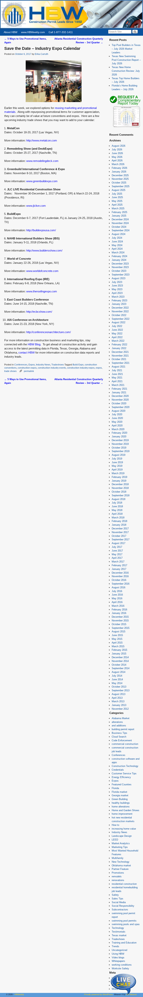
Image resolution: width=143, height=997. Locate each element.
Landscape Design (122, 836)
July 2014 (117, 675)
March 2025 (118, 208)
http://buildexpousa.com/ (41, 230)
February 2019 (119, 477)
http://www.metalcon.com (41, 140)
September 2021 (120, 363)
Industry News (43, 364)
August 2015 (118, 631)
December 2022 (120, 307)
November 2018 (120, 488)
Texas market (119, 935)
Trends (115, 946)
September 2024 (120, 230)
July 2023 (117, 282)
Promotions (118, 872)
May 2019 (117, 465)
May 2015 (117, 639)
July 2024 (117, 237)
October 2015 (119, 624)
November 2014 (120, 661)
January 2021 (119, 392)
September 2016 (120, 583)
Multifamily (117, 858)
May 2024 (117, 245)
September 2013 (120, 690)
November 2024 (120, 223)
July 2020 (117, 414)
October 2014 (119, 664)
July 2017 (117, 547)
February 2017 (119, 565)
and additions (119, 725)
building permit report (123, 729)
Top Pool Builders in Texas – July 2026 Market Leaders (126, 49)
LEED (115, 839)
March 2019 (118, 473)
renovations (118, 880)
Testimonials (118, 931)
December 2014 (120, 657)
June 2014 (117, 679)
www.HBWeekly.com (33, 32)
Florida (115, 788)
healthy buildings (121, 802)
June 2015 (117, 635)
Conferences (20, 364)
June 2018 (117, 506)
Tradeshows (57, 364)
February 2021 (119, 388)
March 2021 (118, 385)
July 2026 (117, 149)
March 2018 (118, 517)
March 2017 (118, 561)
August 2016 (118, 587)
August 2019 (118, 455)
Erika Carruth (41, 54)
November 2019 (120, 444)
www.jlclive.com (36, 205)
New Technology (120, 861)
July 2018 (117, 502)
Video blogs (118, 957)
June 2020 (117, 418)
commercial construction (125, 744)
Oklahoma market (121, 865)
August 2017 (118, 543)
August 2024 (118, 234)
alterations (117, 722)
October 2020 (119, 403)
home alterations (121, 806)
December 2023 (120, 263)
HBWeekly (19, 994)
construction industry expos (81, 368)
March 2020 (118, 429)
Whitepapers (118, 961)
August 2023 (118, 278)
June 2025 (117, 197)
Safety (115, 894)
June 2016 (117, 594)
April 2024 (117, 248)
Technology (118, 928)
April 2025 (117, 204)
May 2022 (117, 333)
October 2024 (119, 226)
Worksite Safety (120, 968)
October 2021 (119, 359)
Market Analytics (121, 843)
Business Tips (119, 733)
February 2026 (119, 168)
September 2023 (120, 274)
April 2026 (117, 160)
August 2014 (118, 672)
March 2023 (118, 296)
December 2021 (120, 352)
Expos (31, 364)
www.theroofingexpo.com (41, 291)
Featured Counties (121, 784)
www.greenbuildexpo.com (42, 181)
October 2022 (119, 315)
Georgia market (120, 795)
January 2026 (119, 171)
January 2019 (119, 480)
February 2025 (119, 212)
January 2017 (119, 569)
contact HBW (26, 352)
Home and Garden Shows (125, 810)
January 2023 (119, 304)
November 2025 (120, 179)
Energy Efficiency (121, 777)
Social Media (119, 902)
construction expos (27, 368)
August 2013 (118, 694)
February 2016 (119, 609)
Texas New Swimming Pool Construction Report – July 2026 (126, 60)
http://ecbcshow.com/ (39, 311)
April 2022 (117, 337)
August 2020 (118, 410)
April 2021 (117, 381)
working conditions (122, 964)
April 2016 (117, 602)
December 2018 (120, 484)
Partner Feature (120, 869)
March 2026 (118, 164)
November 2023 (120, 267)
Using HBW (118, 953)
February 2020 (119, 432)
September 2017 (120, 539)
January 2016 (119, 613)
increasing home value (124, 828)
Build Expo (78, 364)
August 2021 (118, 366)
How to (115, 825)
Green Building (120, 799)
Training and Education (124, 942)
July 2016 (117, 591)
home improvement (122, 813)
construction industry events (52, 368)
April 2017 (117, 557)
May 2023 (117, 289)
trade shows (10, 371)
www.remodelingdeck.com (42, 160)
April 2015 (117, 642)
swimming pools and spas (126, 924)
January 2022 (119, 348)
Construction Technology (125, 766)
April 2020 (117, 425)
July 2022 (117, 326)
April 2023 (117, 293)
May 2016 (117, 598)
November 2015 (120, 620)
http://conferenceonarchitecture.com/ (48, 332)
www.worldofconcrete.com (42, 271)
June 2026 (117, 153)
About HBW (10, 32)
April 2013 (117, 697)
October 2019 (119, 447)
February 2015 (119, 649)
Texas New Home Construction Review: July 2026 (126, 71)
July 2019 (117, 458)
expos (99, 368)
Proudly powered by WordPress (98, 994)
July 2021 (117, 370)
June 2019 (117, 462)
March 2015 (118, 646)
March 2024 (118, 252)
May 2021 (117, 377)
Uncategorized (119, 950)
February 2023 (119, 300)
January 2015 (119, 653)
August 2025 (118, 190)
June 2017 (117, 550)
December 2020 (120, 396)
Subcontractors (120, 909)
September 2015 (120, 628)
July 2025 (117, 193)
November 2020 (120, 399)
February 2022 (119, 344)
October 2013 (119, 686)
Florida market (119, 791)
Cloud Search (119, 736)
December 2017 (120, 528)
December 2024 (120, 219)
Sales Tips (117, 898)
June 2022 (117, 329)
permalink (29, 371)
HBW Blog (34, 344)
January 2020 (119, 436)
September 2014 (120, 668)
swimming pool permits (124, 920)
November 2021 (120, 355)
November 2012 (120, 708)
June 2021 (117, 374)
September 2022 (120, 318)
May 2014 (117, 683)
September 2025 (120, 186)
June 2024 (117, 241)
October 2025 (119, 182)
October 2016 (119, 580)
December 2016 (120, 572)
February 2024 (119, 256)
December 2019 (120, 440)
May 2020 (117, 421)
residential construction (124, 884)
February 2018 (119, 521)
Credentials (118, 769)
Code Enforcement (122, 740)
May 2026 (117, 157)
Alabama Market (120, 718)
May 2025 (117, 201)
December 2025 (120, 175)
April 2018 (117, 513)
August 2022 (118, 322)
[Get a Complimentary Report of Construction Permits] (125, 127)
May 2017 (117, 554)
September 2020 (120, 407)
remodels (117, 876)
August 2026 (118, 145)
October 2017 (119, 536)
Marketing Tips (120, 847)
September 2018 (120, 495)
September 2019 (120, 451)
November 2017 (120, 532)
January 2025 (119, 215)
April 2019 (117, 469)
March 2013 (118, 701)
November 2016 (120, 576)
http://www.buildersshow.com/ (44, 250)
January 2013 (119, 705)
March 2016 (118, 605)
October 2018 (119, 491)
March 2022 (118, 340)
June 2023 (117, 285)
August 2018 (118, 499)
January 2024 (119, 260)
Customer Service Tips (124, 773)
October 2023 (119, 271)
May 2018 (117, 510)
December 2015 (120, 616)
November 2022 (120, 311)
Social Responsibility (123, 905)
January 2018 (119, 524)
